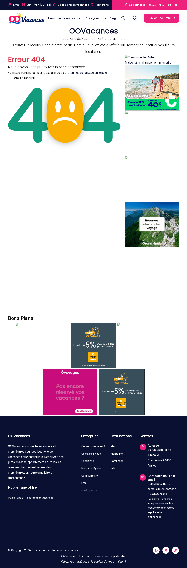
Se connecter (137, 5)
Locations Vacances (63, 18)
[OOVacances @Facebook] (170, 5)
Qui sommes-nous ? (93, 446)
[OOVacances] (26, 18)
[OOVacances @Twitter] (176, 5)
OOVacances (40, 550)
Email (16, 5)
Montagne (116, 453)
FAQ (83, 482)
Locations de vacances (73, 5)
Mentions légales (91, 468)
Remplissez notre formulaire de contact (162, 486)
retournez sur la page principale (87, 72)
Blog (112, 18)
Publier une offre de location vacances (31, 497)
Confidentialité (90, 475)
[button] (134, 18)
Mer (112, 446)
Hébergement (93, 18)
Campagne (116, 461)
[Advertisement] (93, 281)
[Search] (122, 18)
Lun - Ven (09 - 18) (38, 5)
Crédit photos (89, 490)
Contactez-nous (91, 453)
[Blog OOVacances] (175, 550)
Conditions (87, 461)
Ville (112, 468)
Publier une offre (159, 18)
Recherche (102, 5)
